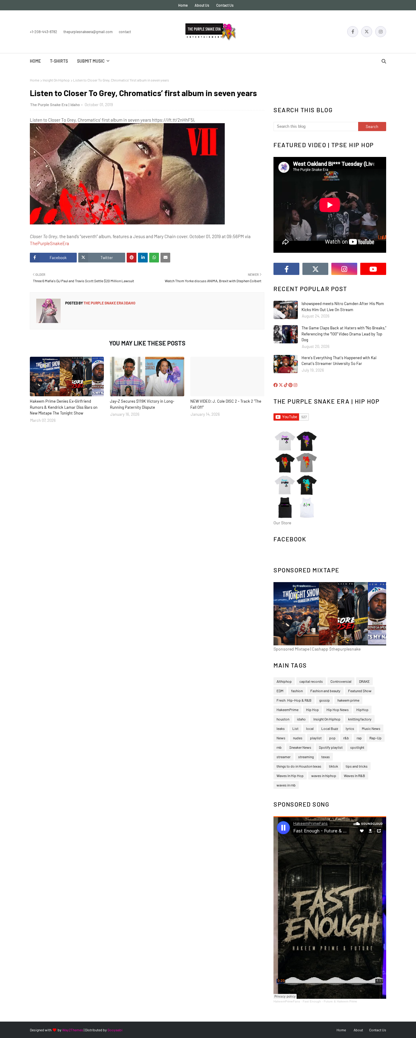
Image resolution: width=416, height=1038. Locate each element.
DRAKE (364, 681)
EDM (280, 691)
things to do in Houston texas (299, 766)
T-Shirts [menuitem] (59, 61)
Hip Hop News (337, 709)
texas (325, 757)
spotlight (357, 747)
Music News (371, 728)
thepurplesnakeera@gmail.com (88, 32)
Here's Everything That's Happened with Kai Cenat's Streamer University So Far (338, 360)
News (281, 738)
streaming (306, 757)
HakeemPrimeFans (286, 1001)
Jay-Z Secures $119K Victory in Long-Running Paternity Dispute (142, 404)
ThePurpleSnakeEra (49, 243)
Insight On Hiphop (56, 80)
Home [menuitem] (35, 61)
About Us (202, 5)
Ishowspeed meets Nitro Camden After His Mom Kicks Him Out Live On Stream (342, 306)
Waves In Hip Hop (290, 775)
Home (183, 5)
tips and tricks (357, 766)
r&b (346, 738)
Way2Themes (72, 1030)
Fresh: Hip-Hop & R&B (294, 700)
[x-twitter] (366, 31)
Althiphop (284, 681)
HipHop (362, 709)
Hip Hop (312, 709)
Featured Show (360, 691)
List (295, 728)
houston (283, 719)
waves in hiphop (323, 775)
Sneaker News (300, 747)
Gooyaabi (115, 1030)
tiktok (333, 766)
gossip (324, 700)
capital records (311, 681)
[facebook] (352, 31)
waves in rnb (286, 785)
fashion (297, 691)
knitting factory (360, 719)
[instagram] (380, 31)
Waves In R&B (354, 775)
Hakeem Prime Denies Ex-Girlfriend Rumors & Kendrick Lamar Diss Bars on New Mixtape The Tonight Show (63, 407)
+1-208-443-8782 (43, 32)
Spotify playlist (331, 747)
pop (332, 738)
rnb (279, 747)
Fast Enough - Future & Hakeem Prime (330, 1001)
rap (359, 738)
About (358, 1030)
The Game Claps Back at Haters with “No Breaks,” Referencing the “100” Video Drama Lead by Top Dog (343, 333)
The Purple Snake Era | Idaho (55, 104)
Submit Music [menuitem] (91, 61)
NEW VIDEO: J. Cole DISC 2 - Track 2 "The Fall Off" (225, 404)
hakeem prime (348, 700)
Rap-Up (375, 738)
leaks (281, 728)
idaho (301, 719)
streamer (284, 757)
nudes (297, 738)
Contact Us (225, 5)
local (310, 728)
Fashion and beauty (325, 691)
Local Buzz (329, 728)
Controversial (340, 681)
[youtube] (373, 269)
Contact (125, 32)
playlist (316, 738)
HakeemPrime (287, 709)
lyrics (350, 728)
